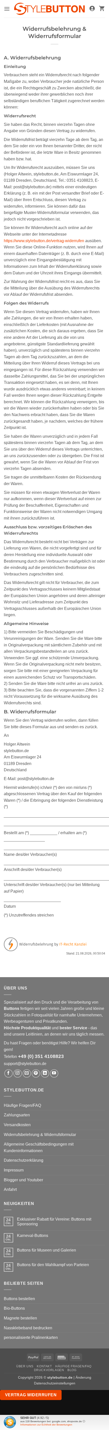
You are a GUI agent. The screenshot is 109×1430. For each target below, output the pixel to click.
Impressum (14, 1170)
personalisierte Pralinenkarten (31, 1337)
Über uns (24, 1366)
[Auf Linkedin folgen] (45, 1073)
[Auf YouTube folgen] (54, 1073)
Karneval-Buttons (32, 1235)
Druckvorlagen (49, 1370)
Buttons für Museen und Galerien (46, 1250)
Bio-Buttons (14, 1308)
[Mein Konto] (92, 9)
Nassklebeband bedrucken (28, 1328)
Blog (71, 1370)
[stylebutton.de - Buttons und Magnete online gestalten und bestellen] (49, 9)
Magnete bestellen (20, 1318)
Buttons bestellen (19, 1299)
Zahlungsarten (17, 1115)
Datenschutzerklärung (23, 1160)
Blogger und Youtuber (23, 1180)
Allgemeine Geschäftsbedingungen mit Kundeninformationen (39, 1147)
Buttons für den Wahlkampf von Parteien (53, 1265)
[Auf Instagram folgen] (17, 1073)
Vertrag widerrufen (31, 1395)
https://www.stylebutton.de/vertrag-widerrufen (44, 241)
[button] (7, 9)
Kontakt (44, 1366)
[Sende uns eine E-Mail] (27, 1073)
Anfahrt (10, 1189)
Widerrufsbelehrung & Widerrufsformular (40, 1134)
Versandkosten (17, 1125)
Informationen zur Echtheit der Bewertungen (46, 1424)
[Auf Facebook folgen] (8, 1073)
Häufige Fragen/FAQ (22, 1105)
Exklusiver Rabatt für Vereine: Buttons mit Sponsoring (54, 1221)
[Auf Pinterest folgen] (36, 1073)
